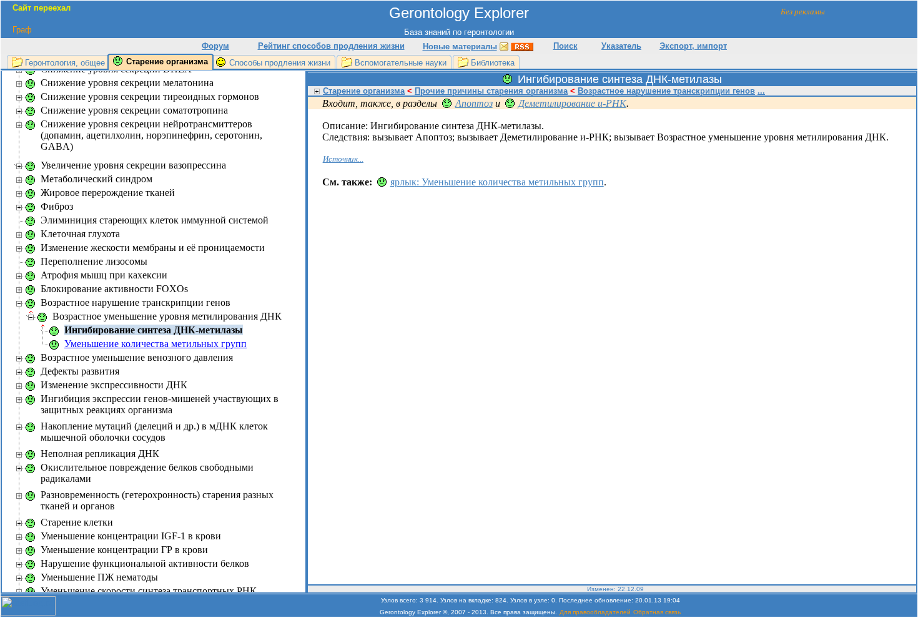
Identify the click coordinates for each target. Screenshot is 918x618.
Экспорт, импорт (693, 46)
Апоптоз (474, 103)
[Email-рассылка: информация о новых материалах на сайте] (504, 46)
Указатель (621, 46)
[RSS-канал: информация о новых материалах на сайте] (522, 46)
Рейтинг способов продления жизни (331, 46)
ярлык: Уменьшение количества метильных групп (497, 182)
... (761, 91)
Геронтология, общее (65, 62)
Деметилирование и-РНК (572, 103)
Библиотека (493, 62)
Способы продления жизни (279, 62)
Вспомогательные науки (401, 62)
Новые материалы (460, 46)
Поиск (565, 46)
